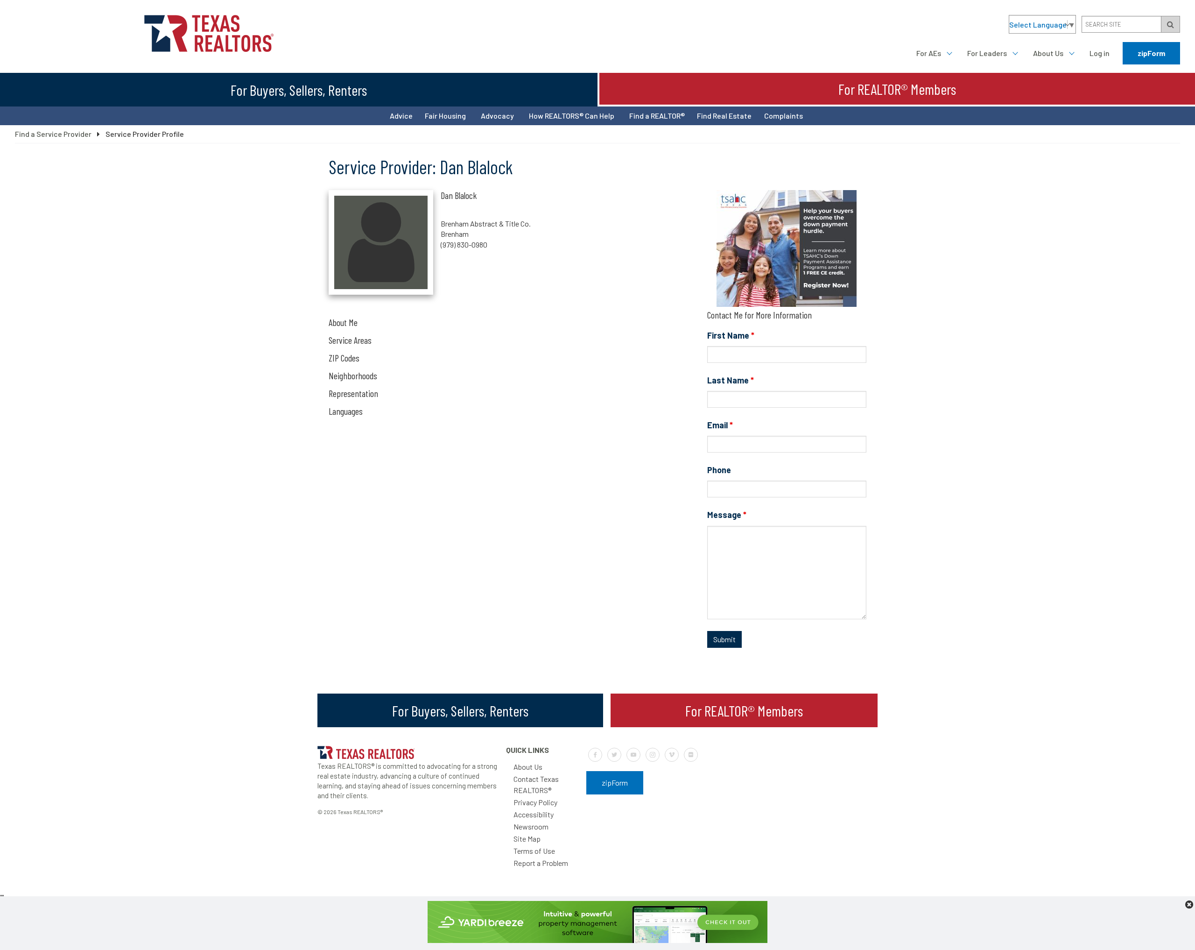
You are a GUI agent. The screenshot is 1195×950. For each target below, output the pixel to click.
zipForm (1151, 53)
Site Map (527, 838)
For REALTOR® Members (897, 89)
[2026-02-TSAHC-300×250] (787, 303)
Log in (1100, 53)
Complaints (783, 115)
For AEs (928, 53)
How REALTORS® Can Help (571, 115)
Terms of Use (534, 850)
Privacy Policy (535, 802)
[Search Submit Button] (1170, 24)
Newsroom (530, 826)
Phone (719, 470)
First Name (730, 335)
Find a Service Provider (53, 133)
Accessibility (533, 814)
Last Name (730, 380)
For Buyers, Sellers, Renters (299, 90)
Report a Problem (540, 862)
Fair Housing (445, 115)
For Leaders (987, 53)
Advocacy (497, 115)
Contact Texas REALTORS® (536, 784)
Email (720, 425)
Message (726, 515)
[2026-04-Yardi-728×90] (597, 940)
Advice (401, 115)
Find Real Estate (724, 115)
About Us (1048, 53)
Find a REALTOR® (657, 115)
